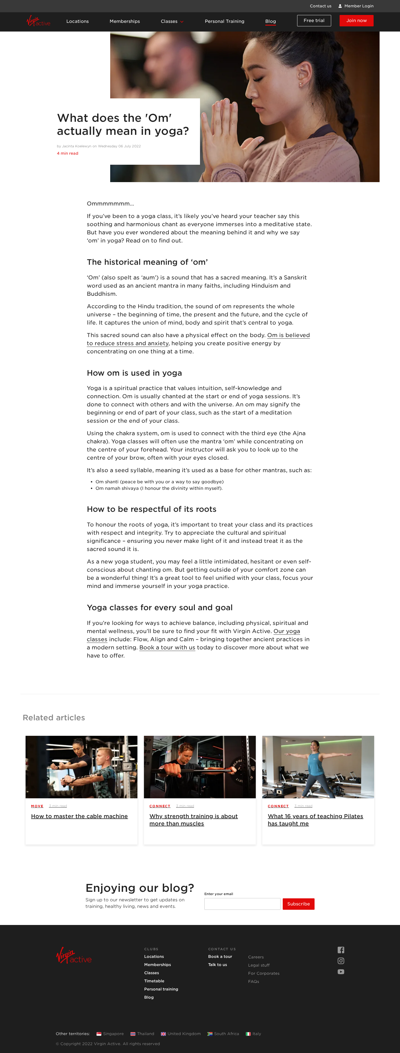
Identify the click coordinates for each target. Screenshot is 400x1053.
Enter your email (218, 894)
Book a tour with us (167, 647)
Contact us (320, 6)
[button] (172, 22)
